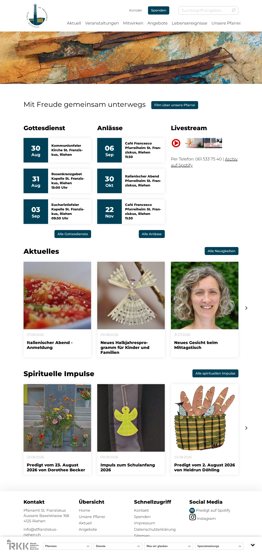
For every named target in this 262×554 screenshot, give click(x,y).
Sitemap (142, 536)
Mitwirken (133, 23)
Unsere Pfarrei (226, 23)
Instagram (206, 518)
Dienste (100, 546)
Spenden (142, 517)
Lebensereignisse (189, 23)
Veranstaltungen (102, 23)
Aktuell (74, 23)
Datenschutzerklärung (155, 529)
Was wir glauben (157, 546)
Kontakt (135, 10)
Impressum (144, 523)
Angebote (157, 23)
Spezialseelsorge (208, 546)
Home (84, 510)
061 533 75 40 (208, 159)
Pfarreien (51, 546)
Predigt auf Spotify (212, 510)
